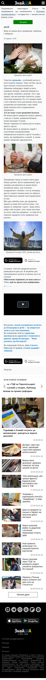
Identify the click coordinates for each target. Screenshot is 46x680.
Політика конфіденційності (13, 639)
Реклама (5, 643)
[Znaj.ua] (23, 3)
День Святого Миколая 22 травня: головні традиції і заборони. (21, 348)
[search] (3, 3)
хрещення (17, 80)
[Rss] (7, 609)
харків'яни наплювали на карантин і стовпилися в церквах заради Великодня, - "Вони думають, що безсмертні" (22, 337)
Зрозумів (23, 22)
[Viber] (19, 609)
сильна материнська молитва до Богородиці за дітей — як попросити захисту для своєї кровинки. (22, 327)
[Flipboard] (32, 609)
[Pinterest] (38, 609)
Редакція (5, 647)
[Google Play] (31, 620)
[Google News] (26, 609)
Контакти (5, 651)
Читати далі (23, 594)
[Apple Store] (15, 620)
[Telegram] (13, 609)
